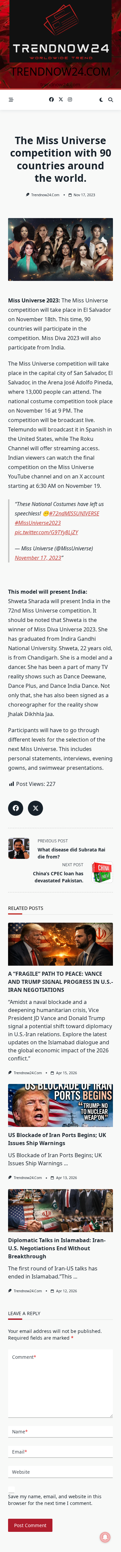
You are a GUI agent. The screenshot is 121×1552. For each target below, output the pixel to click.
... (66, 1163)
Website (21, 1472)
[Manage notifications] (105, 1537)
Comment (24, 1357)
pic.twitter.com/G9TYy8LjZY (46, 532)
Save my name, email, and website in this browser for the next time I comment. (55, 1499)
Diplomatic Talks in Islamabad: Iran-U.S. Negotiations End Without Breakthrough (57, 1248)
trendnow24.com (60, 71)
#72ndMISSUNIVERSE (74, 513)
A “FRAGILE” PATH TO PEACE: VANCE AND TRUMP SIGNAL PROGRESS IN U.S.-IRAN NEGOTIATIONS (60, 982)
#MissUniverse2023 (38, 523)
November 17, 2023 (38, 557)
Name (20, 1431)
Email (19, 1452)
